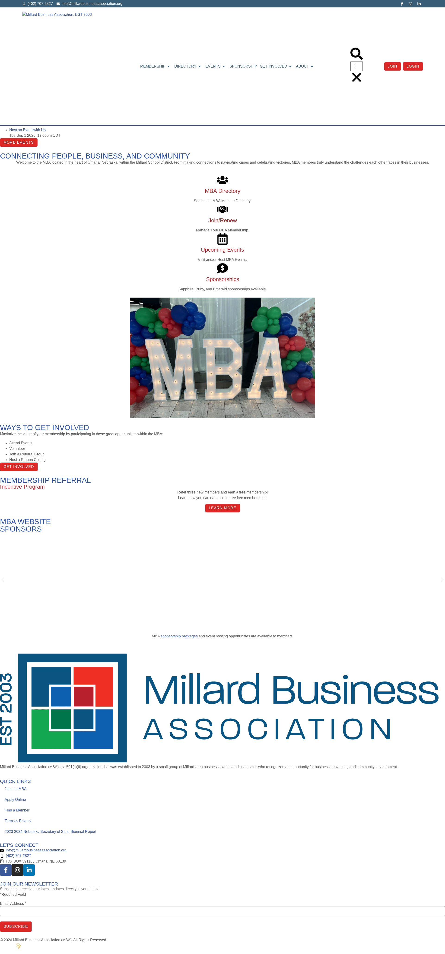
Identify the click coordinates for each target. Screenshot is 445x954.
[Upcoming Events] (222, 239)
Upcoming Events (222, 250)
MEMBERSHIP (152, 66)
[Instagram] (410, 3)
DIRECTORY (185, 66)
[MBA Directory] (222, 180)
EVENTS (213, 66)
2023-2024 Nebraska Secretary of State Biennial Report (50, 832)
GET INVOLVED (273, 66)
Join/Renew (222, 220)
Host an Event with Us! (28, 130)
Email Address (13, 903)
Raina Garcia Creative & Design (40, 946)
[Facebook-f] (402, 3)
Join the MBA (16, 789)
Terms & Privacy (18, 821)
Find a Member (17, 810)
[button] (356, 55)
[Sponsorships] (222, 268)
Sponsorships (222, 279)
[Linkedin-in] (419, 3)
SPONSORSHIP (243, 66)
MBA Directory (222, 191)
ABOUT (302, 66)
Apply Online (15, 799)
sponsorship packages (179, 636)
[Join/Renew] (222, 209)
